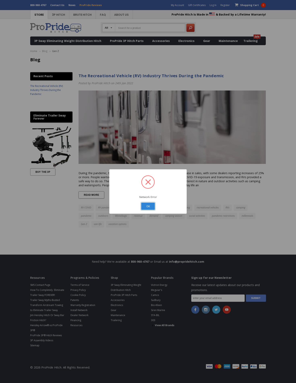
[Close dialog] (221, 154)
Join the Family (187, 222)
